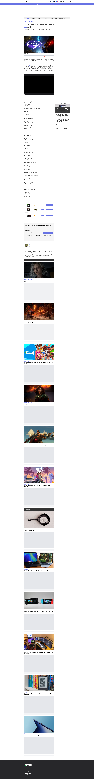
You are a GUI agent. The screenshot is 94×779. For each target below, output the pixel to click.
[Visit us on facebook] (53, 1)
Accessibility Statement (28, 771)
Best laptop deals (62, 18)
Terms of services (38, 235)
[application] (39, 84)
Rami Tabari (30, 27)
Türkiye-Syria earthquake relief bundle (33, 65)
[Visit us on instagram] (57, 1)
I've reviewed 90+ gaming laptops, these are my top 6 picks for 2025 (62, 125)
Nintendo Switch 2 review (42, 18)
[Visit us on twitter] (54, 1)
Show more (40, 218)
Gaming (26, 21)
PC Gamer (33, 102)
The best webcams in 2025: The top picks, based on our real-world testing (63, 120)
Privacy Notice (30, 236)
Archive (48, 771)
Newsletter (51, 56)
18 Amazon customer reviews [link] (32, 201)
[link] (29, 205)
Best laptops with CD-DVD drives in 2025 (62, 129)
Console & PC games (31, 21)
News (26, 27)
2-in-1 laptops (33, 18)
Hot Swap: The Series (53, 18)
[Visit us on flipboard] (59, 1)
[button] (69, 1)
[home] (24, 4)
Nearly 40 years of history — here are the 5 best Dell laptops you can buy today (63, 115)
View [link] (49, 205)
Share (27, 56)
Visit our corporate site (60, 761)
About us (37, 771)
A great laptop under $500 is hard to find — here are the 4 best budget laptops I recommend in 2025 (62, 110)
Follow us (47, 56)
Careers (59, 771)
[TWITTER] (30, 246)
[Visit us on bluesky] (56, 1)
